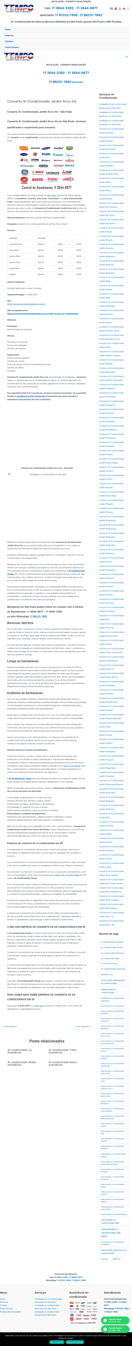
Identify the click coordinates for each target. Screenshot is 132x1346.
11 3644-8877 (87, 8)
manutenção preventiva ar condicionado (114, 1252)
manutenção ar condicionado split (110, 1221)
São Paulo (51, 195)
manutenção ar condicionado (112, 1006)
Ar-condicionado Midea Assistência (21, 1063)
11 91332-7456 (66, 15)
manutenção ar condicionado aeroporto (112, 1019)
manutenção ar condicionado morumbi (112, 1147)
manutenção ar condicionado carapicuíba (112, 1064)
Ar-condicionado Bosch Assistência (63, 1063)
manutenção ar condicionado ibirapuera (112, 1102)
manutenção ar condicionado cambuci (112, 1057)
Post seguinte (83, 1026)
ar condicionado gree (109, 963)
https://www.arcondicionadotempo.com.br (26, 304)
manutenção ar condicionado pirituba (112, 1193)
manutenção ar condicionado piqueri (112, 1185)
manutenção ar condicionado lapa (112, 1132)
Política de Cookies (75, 1342)
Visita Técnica (6, 1308)
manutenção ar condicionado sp (113, 1214)
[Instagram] (115, 8)
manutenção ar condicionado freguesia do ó (112, 1087)
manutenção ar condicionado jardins (112, 1125)
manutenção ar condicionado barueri (112, 1049)
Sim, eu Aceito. (57, 1342)
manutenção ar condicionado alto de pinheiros (112, 1042)
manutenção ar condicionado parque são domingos (112, 1163)
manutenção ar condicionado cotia (112, 1079)
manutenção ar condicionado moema (112, 1140)
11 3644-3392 (62, 8)
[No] (128, 1339)
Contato (3, 1305)
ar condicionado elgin (110, 958)
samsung (104, 1259)
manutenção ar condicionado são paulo (111, 1233)
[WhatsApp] (128, 8)
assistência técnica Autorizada (31, 396)
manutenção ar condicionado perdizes (112, 1170)
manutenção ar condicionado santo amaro (112, 1208)
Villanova (116, 1259)
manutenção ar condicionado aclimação (112, 1012)
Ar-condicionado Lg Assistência (19, 1051)
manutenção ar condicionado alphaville (112, 1027)
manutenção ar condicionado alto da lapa (112, 1034)
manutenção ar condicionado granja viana (112, 1094)
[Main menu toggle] (127, 56)
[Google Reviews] (120, 8)
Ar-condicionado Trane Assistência (62, 1051)
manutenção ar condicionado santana (112, 1200)
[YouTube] (124, 8)
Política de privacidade (10, 1312)
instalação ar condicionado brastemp (112, 999)
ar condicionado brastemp (112, 942)
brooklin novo (107, 974)
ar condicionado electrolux (112, 953)
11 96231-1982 (38, 616)
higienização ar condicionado (108, 991)
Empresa (4, 1302)
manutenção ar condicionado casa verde (112, 1072)
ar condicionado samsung (113, 969)
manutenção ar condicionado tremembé (112, 1243)
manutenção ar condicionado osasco (113, 1155)
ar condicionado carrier (112, 947)
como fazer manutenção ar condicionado (113, 982)
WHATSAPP (66, 82)
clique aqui (39, 1005)
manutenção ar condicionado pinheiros (112, 1178)
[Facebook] (111, 8)
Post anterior (10, 1026)
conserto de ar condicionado (66, 875)
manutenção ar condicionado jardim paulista (112, 1109)
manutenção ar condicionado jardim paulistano (112, 1117)
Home (2, 1299)
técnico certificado (72, 766)
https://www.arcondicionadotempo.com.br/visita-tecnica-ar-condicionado (42, 313)
